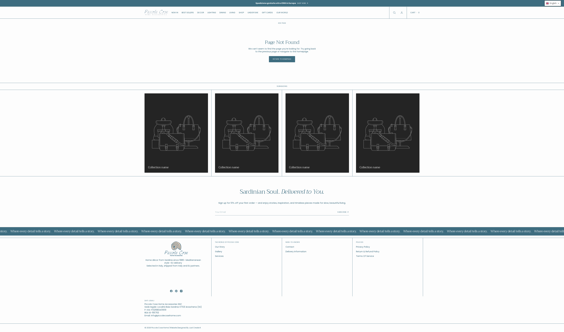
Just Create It (195, 327)
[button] (402, 13)
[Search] (394, 13)
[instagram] (181, 291)
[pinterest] (176, 291)
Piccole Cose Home (160, 327)
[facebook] (171, 291)
